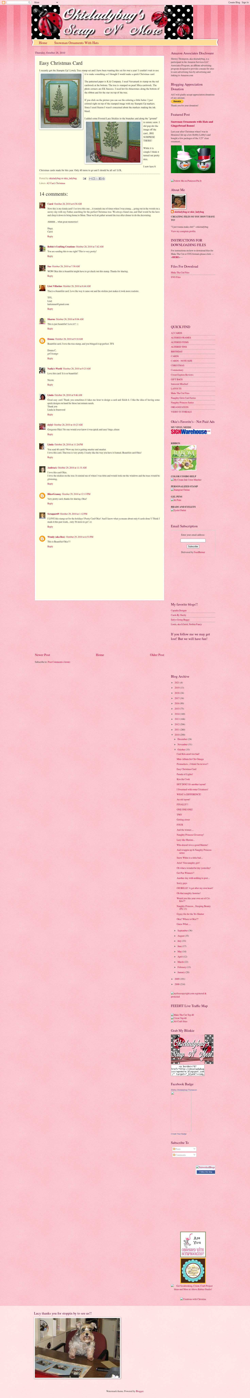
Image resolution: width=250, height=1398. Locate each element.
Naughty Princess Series (182, 402)
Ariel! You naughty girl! (188, 862)
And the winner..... (185, 829)
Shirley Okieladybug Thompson (184, 1090)
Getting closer (183, 819)
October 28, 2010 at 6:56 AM (68, 203)
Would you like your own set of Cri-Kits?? (193, 900)
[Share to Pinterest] (103, 178)
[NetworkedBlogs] (205, 1167)
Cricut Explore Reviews (182, 374)
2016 (177, 703)
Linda (50, 395)
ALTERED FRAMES (181, 337)
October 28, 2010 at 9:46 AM (68, 395)
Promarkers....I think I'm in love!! (192, 764)
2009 (177, 978)
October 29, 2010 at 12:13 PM (76, 494)
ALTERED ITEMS (180, 342)
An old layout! (183, 799)
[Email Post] (84, 178)
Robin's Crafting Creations (61, 246)
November (183, 744)
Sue (49, 266)
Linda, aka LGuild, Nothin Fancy (186, 624)
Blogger (139, 1391)
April (180, 956)
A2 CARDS (176, 333)
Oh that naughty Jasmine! (189, 893)
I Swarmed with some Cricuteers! (192, 789)
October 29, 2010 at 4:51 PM (79, 536)
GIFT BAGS (177, 379)
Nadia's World (54, 368)
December (183, 739)
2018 (177, 692)
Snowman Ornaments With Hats (76, 42)
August (181, 935)
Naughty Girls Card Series (183, 397)
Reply (50, 236)
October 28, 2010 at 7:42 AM (89, 246)
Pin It (199, 180)
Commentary (177, 370)
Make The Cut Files (180, 272)
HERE (175, 257)
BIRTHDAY (177, 351)
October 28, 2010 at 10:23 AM (68, 424)
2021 (177, 682)
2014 (177, 713)
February (182, 967)
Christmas (60, 183)
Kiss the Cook (183, 779)
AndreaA (52, 467)
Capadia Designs (179, 610)
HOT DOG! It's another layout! (191, 784)
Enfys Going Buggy (180, 619)
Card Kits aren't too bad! (188, 753)
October (182, 749)
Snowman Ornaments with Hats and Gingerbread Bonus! (192, 124)
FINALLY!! (182, 804)
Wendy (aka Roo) (56, 537)
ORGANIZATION (179, 407)
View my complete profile (183, 231)
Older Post (157, 655)
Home (43, 42)
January (181, 972)
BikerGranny (54, 494)
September (183, 930)
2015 (177, 708)
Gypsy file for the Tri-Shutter (190, 914)
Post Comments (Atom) (59, 661)
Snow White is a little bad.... (190, 857)
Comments (180, 1155)
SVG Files (176, 277)
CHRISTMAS (177, 365)
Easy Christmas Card (186, 769)
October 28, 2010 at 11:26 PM (69, 444)
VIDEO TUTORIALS (181, 411)
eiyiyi (50, 424)
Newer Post (42, 655)
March (181, 961)
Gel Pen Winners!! (185, 872)
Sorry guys (182, 883)
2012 (177, 724)
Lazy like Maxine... (186, 839)
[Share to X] (97, 178)
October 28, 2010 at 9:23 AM (76, 368)
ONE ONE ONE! (185, 809)
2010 (177, 734)
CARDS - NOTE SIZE (181, 360)
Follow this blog (205, 1172)
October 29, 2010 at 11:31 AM (72, 467)
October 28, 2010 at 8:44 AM (76, 286)
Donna (50, 339)
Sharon (51, 319)
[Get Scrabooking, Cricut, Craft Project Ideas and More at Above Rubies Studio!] (193, 1289)
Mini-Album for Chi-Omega (190, 759)
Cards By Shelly (178, 615)
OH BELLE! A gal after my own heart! (195, 888)
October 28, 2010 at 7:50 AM (66, 266)
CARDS (175, 356)
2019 (177, 687)
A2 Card (51, 183)
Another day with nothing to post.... (193, 878)
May (180, 951)
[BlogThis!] (93, 178)
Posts (177, 1149)
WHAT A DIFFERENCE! (189, 794)
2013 (177, 719)
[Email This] (90, 178)
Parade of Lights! (185, 774)
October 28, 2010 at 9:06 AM (69, 319)
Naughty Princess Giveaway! (190, 834)
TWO (179, 814)
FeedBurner (199, 552)
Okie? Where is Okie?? (187, 919)
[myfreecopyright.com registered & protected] (193, 996)
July (180, 940)
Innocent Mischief (179, 384)
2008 (177, 984)
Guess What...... (184, 924)
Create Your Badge (179, 1134)
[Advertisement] (99, 626)
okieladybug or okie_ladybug (189, 212)
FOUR (180, 824)
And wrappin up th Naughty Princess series (194, 851)
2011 (177, 729)
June (180, 946)
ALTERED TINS (179, 346)
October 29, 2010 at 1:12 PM (73, 513)
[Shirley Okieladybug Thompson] (181, 1130)
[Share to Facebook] (100, 178)
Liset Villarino (54, 286)
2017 (177, 698)
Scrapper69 (53, 514)
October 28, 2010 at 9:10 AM (69, 339)
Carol (50, 204)
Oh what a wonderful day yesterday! (194, 868)
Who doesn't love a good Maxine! (192, 845)
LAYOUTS (176, 388)
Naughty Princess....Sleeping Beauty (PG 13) (194, 907)
